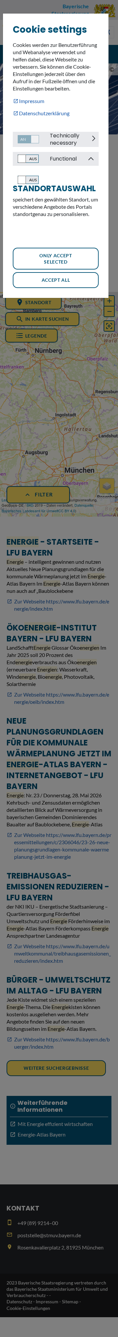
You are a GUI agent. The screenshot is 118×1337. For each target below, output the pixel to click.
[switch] (26, 139)
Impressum (31, 101)
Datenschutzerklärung (44, 113)
